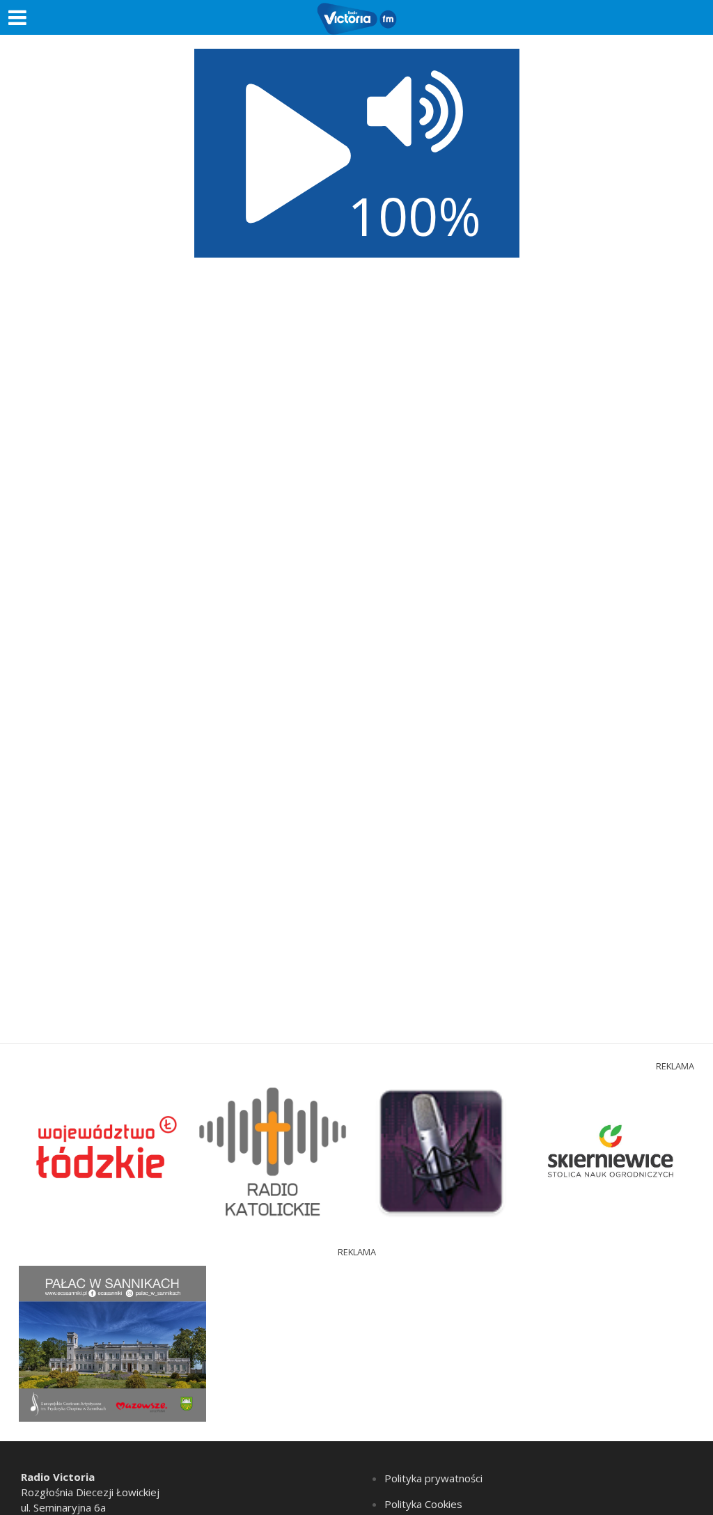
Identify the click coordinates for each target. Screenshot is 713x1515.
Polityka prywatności (433, 1478)
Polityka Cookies (423, 1504)
